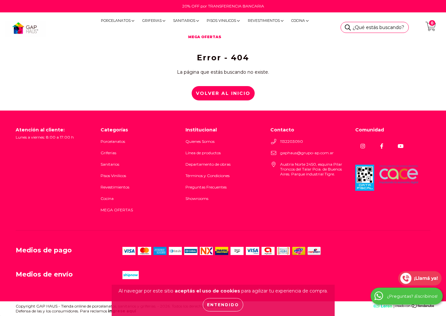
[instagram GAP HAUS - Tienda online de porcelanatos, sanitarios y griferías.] (362, 146)
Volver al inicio (223, 93)
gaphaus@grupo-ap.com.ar (307, 152)
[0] (430, 28)
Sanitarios (184, 20)
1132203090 (291, 141)
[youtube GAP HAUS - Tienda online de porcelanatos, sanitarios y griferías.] (400, 146)
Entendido (223, 304)
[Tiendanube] (414, 306)
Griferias (152, 20)
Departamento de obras (208, 164)
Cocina (298, 20)
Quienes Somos (200, 141)
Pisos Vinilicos (222, 20)
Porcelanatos (116, 20)
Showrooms (196, 198)
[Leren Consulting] (367, 306)
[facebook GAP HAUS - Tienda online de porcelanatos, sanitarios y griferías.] (381, 146)
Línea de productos (203, 152)
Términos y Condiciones (207, 175)
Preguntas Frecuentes (206, 187)
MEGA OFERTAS (117, 209)
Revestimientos (264, 20)
